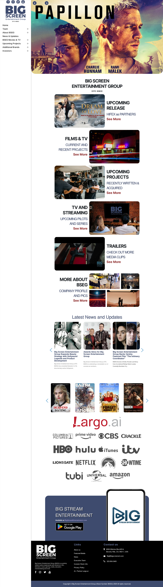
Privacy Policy (79, 567)
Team (5, 29)
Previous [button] (52, 348)
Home (5, 25)
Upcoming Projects (12, 43)
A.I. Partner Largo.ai (81, 571)
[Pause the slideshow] (40, 3)
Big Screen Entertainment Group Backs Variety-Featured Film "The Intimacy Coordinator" (126, 355)
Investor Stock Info (81, 564)
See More (114, 119)
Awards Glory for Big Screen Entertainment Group (93, 354)
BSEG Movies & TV (12, 40)
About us (77, 550)
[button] (28, 29)
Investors (7, 51)
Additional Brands (11, 47)
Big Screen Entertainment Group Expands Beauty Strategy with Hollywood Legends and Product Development (66, 356)
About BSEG (8, 32)
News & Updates (11, 36)
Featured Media (79, 553)
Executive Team (80, 560)
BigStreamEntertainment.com (76, 520)
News (76, 557)
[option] (67, 346)
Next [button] (141, 348)
